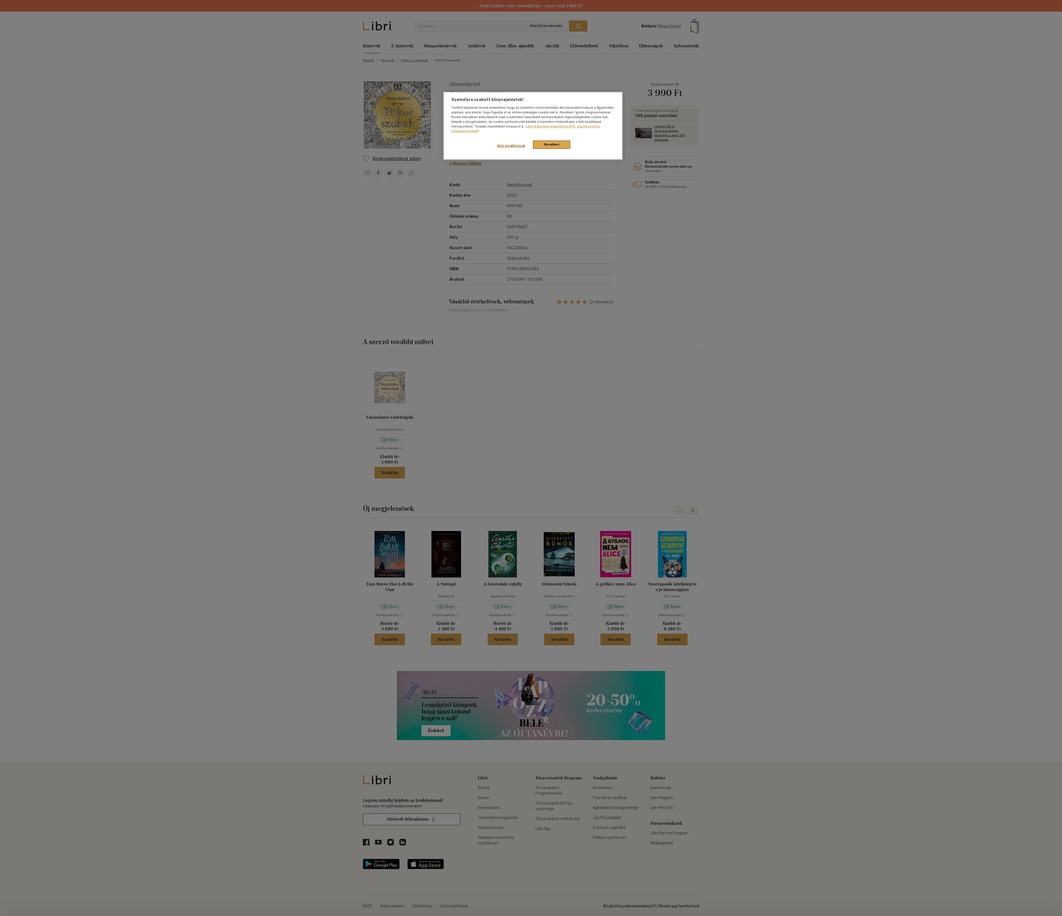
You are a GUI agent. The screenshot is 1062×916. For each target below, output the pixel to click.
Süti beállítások (511, 146)
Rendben (551, 144)
